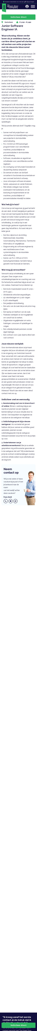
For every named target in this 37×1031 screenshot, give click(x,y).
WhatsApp (15, 501)
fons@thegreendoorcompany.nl (11, 501)
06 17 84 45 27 (6, 501)
